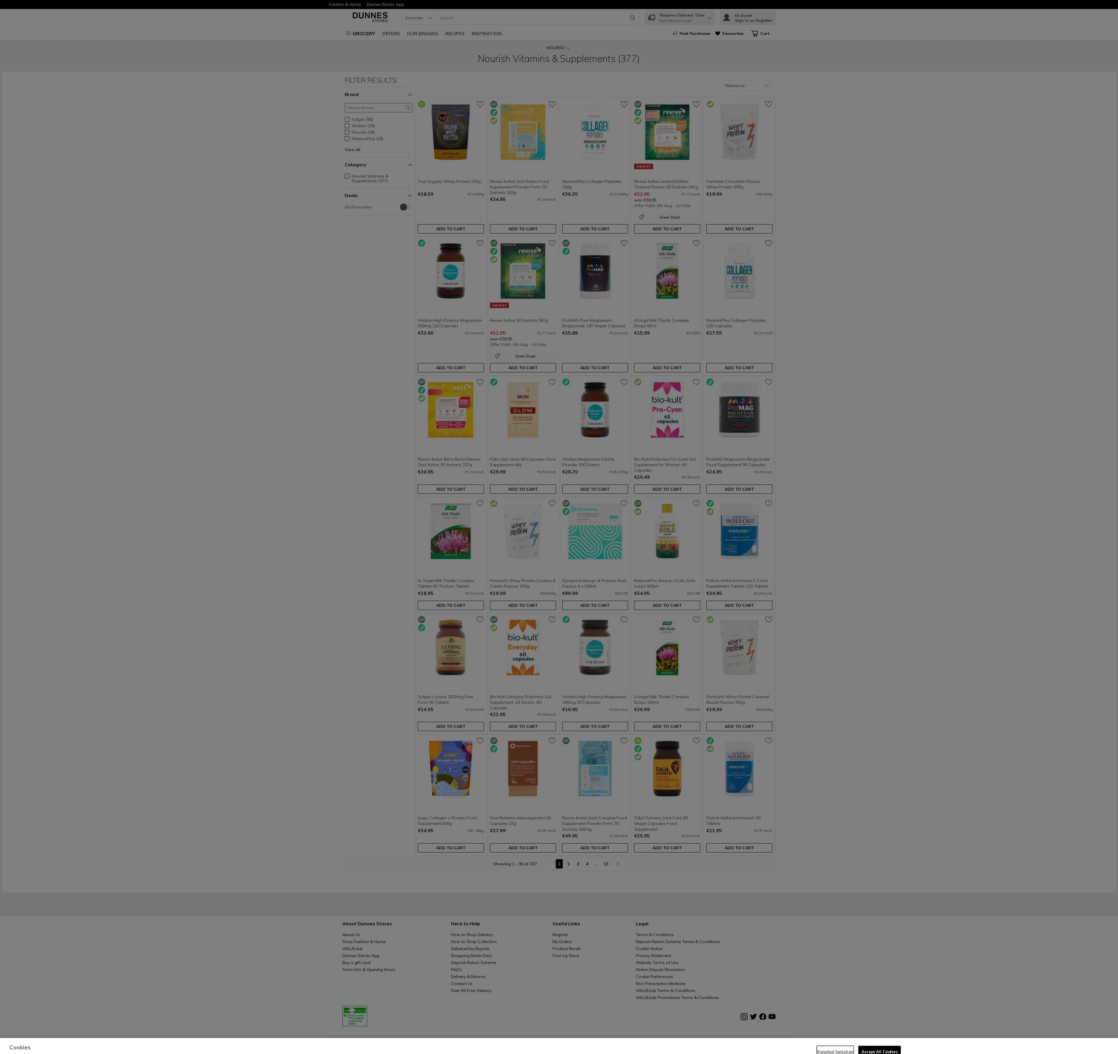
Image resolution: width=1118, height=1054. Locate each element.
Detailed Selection (835, 1039)
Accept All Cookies (880, 1039)
